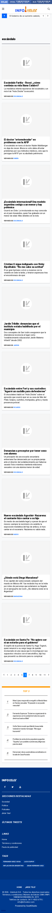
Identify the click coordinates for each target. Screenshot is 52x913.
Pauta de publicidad (10, 847)
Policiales (6, 809)
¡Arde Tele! (6, 813)
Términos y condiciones (12, 843)
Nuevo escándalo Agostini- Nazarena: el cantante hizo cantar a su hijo (25, 517)
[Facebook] (5, 787)
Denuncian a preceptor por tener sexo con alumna (25, 452)
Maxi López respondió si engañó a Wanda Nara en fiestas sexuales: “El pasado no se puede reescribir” (30, 703)
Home (4, 839)
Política (5, 805)
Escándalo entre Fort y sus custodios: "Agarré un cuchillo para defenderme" (25, 390)
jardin (16, 345)
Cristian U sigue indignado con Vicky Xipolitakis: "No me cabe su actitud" (24, 265)
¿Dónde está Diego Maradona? (21, 577)
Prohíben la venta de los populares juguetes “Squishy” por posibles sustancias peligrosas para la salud (29, 741)
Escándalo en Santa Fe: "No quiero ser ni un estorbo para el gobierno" (25, 641)
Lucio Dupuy (29, 862)
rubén (15, 158)
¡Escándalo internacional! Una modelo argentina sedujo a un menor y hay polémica (24, 204)
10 (40, 675)
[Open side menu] (3, 9)
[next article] (43, 16)
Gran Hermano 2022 (35, 866)
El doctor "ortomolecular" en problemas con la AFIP (20, 141)
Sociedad (6, 802)
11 (45, 675)
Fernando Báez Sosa (12, 862)
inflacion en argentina (13, 866)
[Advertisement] (26, 27)
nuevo (16, 534)
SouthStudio (31, 906)
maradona (17, 596)
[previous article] (48, 16)
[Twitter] (12, 787)
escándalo (18, 96)
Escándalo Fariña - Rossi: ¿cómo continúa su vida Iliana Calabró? (22, 84)
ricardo (16, 407)
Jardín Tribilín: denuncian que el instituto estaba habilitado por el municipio (22, 326)
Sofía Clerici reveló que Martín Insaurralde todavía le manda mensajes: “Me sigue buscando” (28, 728)
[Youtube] (20, 787)
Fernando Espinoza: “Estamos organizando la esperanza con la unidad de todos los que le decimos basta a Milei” (29, 715)
